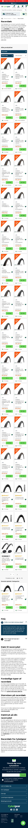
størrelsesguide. (5, 711)
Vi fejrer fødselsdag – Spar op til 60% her (15, 1)
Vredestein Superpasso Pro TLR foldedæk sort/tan (5, 369)
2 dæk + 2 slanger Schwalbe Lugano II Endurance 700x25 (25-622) (6, 560)
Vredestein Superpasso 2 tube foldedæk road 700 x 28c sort (19, 109)
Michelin (10, 30)
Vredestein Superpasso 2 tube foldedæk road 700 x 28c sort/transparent (6, 173)
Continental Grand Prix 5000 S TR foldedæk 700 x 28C (6, 499)
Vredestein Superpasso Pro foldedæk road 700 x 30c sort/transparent (6, 239)
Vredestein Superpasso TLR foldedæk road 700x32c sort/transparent (18, 337)
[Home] (2, 18)
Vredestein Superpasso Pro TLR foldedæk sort (6, 205)
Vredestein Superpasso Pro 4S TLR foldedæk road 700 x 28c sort (19, 401)
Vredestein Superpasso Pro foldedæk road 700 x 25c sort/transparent (19, 206)
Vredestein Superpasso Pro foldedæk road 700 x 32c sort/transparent (19, 239)
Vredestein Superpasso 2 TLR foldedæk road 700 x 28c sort (19, 76)
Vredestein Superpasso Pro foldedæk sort (5, 140)
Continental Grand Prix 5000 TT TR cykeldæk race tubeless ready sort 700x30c (6, 598)
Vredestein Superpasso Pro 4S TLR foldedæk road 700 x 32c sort (19, 434)
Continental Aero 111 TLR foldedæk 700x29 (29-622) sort (19, 597)
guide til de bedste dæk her (14, 691)
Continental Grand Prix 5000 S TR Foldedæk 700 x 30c (19, 529)
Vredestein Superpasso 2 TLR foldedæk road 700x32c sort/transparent (19, 173)
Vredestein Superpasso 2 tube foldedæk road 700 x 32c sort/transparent (6, 304)
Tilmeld (22, 775)
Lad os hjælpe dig (6, 786)
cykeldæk (6, 28)
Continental (4, 30)
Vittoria (15, 30)
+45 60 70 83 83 (3, 815)
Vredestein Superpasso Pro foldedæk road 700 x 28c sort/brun (6, 109)
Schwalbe (20, 28)
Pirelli (19, 30)
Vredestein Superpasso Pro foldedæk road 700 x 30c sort (6, 336)
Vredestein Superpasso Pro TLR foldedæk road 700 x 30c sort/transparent (19, 467)
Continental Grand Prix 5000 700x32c (19, 559)
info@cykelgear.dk (4, 816)
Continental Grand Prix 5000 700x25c (6, 528)
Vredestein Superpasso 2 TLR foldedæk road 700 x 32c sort (19, 369)
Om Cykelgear (5, 789)
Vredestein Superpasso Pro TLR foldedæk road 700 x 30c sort (19, 303)
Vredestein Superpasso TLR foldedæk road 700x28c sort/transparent (5, 77)
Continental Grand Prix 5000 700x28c (19, 498)
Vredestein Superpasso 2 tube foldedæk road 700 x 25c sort (19, 141)
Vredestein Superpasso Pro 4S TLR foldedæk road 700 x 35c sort (6, 466)
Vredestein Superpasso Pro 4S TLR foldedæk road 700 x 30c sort (6, 434)
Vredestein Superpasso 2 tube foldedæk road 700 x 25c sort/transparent (6, 402)
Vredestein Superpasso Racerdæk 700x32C (6, 271)
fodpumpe (6, 733)
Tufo (22, 30)
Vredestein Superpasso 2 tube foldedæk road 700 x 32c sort (19, 272)
